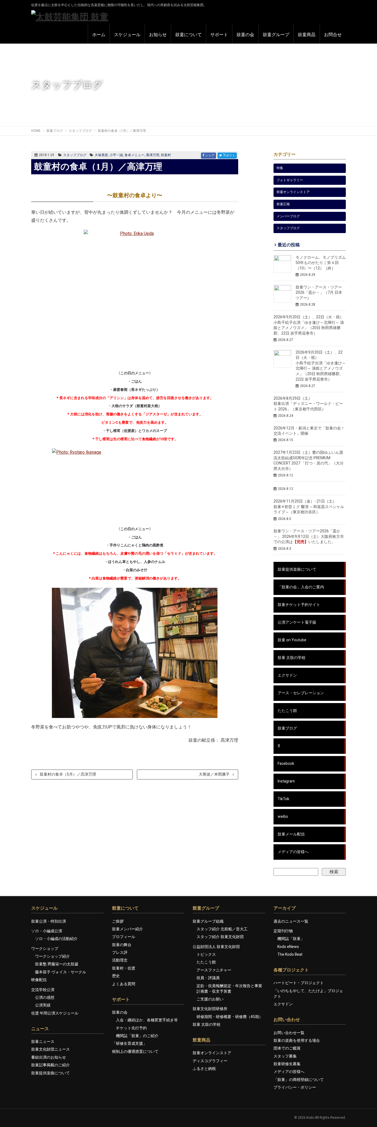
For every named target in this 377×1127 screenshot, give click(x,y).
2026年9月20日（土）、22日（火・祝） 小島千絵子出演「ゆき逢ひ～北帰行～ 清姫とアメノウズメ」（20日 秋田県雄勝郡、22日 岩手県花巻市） (309, 325)
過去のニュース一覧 (291, 921)
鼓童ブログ (287, 728)
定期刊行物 (283, 931)
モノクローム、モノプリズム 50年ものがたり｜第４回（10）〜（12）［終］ (321, 263)
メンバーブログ (288, 216)
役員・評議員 (208, 978)
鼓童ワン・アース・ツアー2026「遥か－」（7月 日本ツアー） (319, 292)
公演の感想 (44, 997)
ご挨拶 (118, 921)
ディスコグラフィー (210, 1061)
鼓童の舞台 (121, 945)
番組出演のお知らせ (48, 1057)
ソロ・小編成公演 (46, 931)
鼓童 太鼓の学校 (292, 658)
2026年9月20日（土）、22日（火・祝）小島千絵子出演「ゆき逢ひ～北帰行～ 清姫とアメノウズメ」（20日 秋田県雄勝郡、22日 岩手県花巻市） (321, 365)
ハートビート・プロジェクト (299, 983)
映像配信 (39, 980)
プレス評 (120, 952)
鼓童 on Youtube (292, 640)
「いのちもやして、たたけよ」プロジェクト (308, 993)
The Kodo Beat (289, 954)
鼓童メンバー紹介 (127, 929)
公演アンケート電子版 (297, 622)
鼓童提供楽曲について (297, 569)
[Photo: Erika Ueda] (134, 298)
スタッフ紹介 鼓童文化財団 (220, 937)
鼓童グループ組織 (208, 921)
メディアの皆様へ (293, 852)
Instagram (286, 781)
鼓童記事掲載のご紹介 (50, 1065)
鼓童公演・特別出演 (48, 921)
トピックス (206, 954)
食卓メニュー (134, 155)
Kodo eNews (288, 947)
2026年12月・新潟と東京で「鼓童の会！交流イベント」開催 (309, 431)
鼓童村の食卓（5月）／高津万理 (68, 774)
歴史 (116, 976)
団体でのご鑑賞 (287, 1048)
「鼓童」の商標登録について (299, 1080)
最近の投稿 (289, 244)
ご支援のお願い (210, 999)
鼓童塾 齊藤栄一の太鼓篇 (56, 964)
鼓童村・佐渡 (123, 968)
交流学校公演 (42, 990)
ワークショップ (44, 949)
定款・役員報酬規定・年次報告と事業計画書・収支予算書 (229, 988)
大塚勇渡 (101, 155)
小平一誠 (116, 155)
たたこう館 (287, 711)
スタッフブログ (74, 155)
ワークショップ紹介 (52, 956)
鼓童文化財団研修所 (210, 1009)
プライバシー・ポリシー (295, 1087)
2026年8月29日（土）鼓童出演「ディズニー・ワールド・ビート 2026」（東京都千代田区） (308, 404)
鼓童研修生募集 (287, 1064)
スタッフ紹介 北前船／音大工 (222, 929)
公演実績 (43, 1005)
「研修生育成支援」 (129, 1043)
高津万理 (152, 155)
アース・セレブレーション (301, 693)
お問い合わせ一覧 (289, 1033)
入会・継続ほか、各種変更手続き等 (147, 1020)
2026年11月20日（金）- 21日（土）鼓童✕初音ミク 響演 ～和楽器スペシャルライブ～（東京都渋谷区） (309, 506)
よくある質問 (123, 984)
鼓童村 (166, 155)
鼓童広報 (283, 204)
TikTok (283, 799)
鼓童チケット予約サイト (299, 605)
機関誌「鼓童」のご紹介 (137, 1036)
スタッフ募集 (285, 1056)
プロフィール (123, 937)
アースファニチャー (214, 970)
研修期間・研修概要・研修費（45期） (230, 1017)
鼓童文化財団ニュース (50, 1049)
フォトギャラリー (290, 180)
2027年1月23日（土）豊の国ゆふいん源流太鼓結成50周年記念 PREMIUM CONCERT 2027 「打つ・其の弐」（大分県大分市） (309, 461)
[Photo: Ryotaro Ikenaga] (134, 484)
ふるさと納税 (204, 1069)
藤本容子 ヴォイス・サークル (60, 972)
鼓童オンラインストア (293, 191)
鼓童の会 (120, 1012)
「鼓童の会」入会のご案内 (301, 587)
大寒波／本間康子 (214, 774)
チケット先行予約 (131, 1028)
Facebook (286, 764)
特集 (280, 167)
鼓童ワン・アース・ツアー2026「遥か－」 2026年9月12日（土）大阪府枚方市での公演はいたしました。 (309, 536)
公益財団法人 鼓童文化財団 (216, 947)
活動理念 (120, 960)
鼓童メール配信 (291, 834)
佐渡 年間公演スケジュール (54, 1013)
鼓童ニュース (42, 1042)
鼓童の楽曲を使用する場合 (297, 1040)
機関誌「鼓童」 (290, 939)
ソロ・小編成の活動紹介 (56, 939)
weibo (283, 816)
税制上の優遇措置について (135, 1051)
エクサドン (287, 675)
